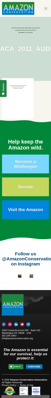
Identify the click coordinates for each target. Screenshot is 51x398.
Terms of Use (26, 385)
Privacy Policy (9, 385)
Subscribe (34, 366)
